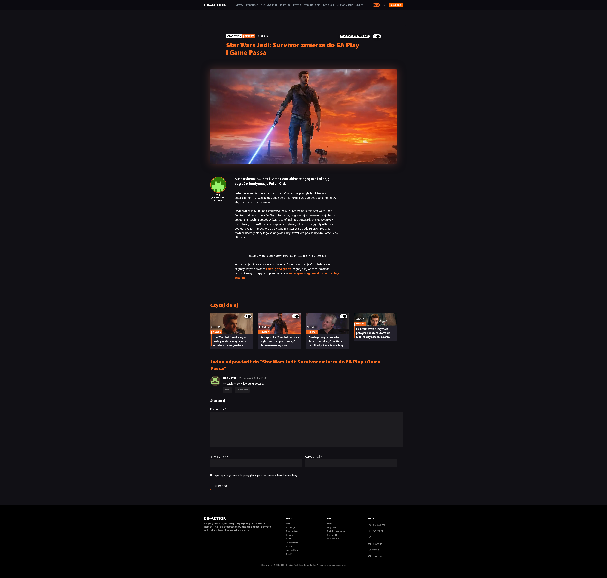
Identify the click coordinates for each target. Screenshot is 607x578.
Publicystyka (269, 5)
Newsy (239, 5)
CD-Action (234, 36)
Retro (297, 5)
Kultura (285, 5)
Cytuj (228, 390)
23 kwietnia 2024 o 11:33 (253, 378)
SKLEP (360, 5)
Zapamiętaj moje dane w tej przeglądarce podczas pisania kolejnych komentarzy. (256, 475)
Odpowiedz (243, 390)
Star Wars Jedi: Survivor (354, 36)
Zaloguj (396, 5)
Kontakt (330, 523)
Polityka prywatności (336, 531)
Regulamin (332, 527)
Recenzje (252, 5)
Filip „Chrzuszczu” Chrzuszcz (218, 198)
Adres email (313, 456)
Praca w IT (332, 535)
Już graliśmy (345, 5)
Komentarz (218, 409)
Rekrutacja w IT (334, 539)
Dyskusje (328, 5)
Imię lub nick (219, 456)
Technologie (312, 5)
